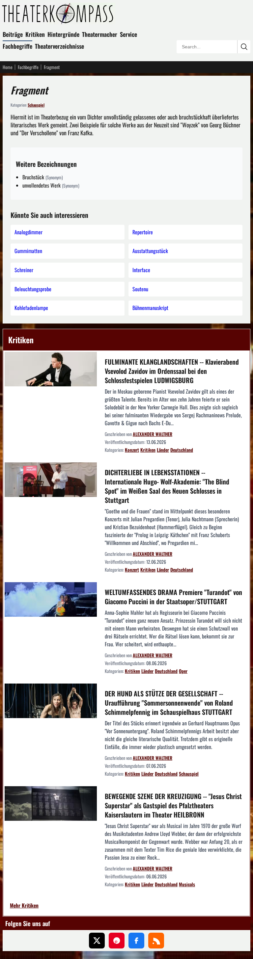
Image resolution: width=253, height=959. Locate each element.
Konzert (132, 449)
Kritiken (35, 34)
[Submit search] (243, 46)
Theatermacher (99, 34)
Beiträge (13, 34)
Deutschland (181, 449)
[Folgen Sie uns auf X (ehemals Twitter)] (97, 940)
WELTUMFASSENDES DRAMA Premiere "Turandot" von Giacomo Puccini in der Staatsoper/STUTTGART (173, 596)
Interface (141, 270)
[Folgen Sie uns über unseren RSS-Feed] (156, 940)
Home (8, 67)
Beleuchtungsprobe (32, 289)
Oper (183, 670)
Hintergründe (63, 34)
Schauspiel (36, 105)
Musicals (187, 884)
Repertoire (142, 232)
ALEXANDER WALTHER (152, 433)
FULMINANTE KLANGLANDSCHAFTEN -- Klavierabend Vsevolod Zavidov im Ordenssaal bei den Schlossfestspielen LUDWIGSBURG (172, 371)
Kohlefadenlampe (31, 308)
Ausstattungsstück (150, 251)
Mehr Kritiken (24, 905)
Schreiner (23, 270)
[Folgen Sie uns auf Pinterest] (117, 940)
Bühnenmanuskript (150, 308)
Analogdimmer (28, 232)
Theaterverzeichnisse (59, 46)
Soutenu (140, 289)
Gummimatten (28, 251)
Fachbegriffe (17, 46)
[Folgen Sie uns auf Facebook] (136, 940)
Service (128, 34)
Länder (163, 449)
